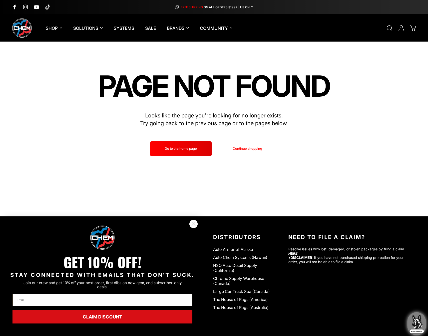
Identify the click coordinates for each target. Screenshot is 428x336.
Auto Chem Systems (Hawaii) (240, 257)
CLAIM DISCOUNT (102, 316)
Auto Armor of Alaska (233, 249)
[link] (102, 237)
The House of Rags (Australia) (241, 307)
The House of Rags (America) (240, 299)
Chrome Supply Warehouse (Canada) (238, 281)
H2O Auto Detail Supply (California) (235, 268)
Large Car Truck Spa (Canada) (241, 291)
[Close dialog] (193, 224)
